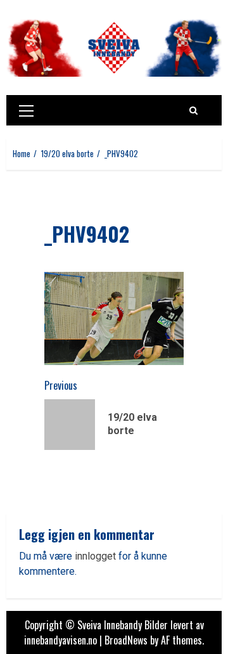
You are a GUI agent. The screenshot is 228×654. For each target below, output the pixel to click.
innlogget (95, 556)
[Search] (193, 110)
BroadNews (126, 640)
